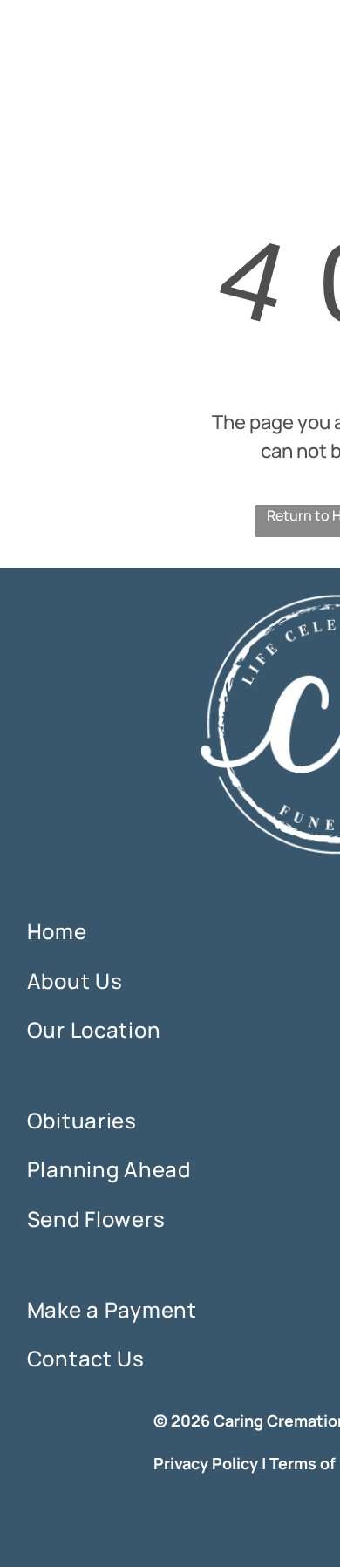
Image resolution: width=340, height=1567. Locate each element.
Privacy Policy (205, 1463)
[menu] (313, 35)
